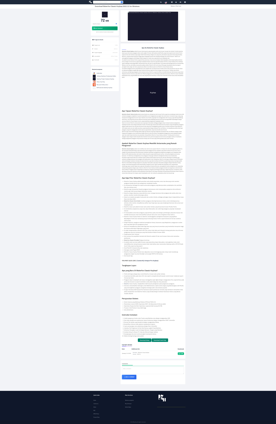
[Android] (180, 2)
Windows (173, 6)
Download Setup (144, 340)
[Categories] (185, 2)
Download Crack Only (160, 340)
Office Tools (178, 6)
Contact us (95, 403)
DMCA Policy (96, 414)
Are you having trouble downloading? (104, 32)
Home (94, 400)
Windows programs (129, 400)
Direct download (98, 28)
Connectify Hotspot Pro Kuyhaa (147, 261)
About (94, 407)
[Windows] (171, 2)
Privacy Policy (96, 417)
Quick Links (96, 395)
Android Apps (128, 407)
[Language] (166, 2)
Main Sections (129, 395)
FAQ (94, 410)
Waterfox (126, 284)
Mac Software (128, 403)
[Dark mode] (161, 2)
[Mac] (176, 2)
